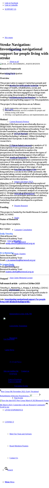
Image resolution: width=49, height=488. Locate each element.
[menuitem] (27, 9)
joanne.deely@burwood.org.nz (20, 271)
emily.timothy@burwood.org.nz (20, 243)
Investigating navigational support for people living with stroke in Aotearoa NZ (22, 300)
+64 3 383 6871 (14, 241)
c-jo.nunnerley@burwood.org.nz (20, 260)
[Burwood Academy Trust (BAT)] (18, 24)
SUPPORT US (10, 9)
